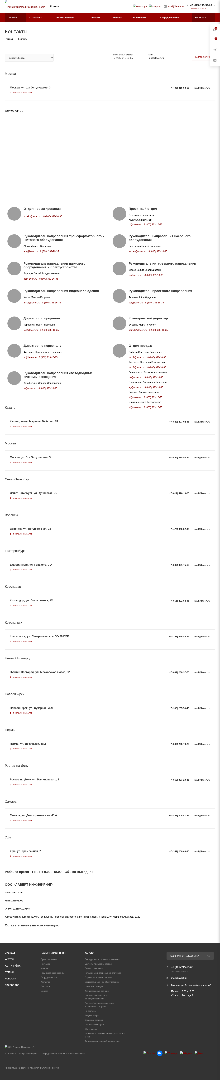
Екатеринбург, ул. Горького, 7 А (31, 564)
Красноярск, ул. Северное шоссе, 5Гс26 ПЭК (39, 636)
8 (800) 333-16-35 (52, 216)
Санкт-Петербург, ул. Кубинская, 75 (33, 493)
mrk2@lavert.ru (137, 357)
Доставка (45, 986)
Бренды (10, 953)
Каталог (90, 953)
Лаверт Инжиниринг (54, 953)
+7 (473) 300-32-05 (179, 529)
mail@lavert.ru (176, 6)
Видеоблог (12, 985)
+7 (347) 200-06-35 (179, 851)
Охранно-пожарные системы (98, 977)
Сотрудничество (49, 977)
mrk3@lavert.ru (137, 367)
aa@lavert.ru (135, 275)
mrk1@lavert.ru (32, 302)
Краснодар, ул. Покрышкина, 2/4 (31, 600)
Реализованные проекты (52, 973)
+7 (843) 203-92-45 (179, 421)
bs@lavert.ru (30, 278)
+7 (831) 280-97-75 (179, 672)
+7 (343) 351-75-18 (179, 565)
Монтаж (44, 968)
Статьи (9, 972)
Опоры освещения (94, 968)
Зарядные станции (94, 1020)
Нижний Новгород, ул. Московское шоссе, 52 (40, 672)
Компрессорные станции (97, 991)
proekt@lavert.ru (32, 216)
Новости (10, 979)
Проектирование (49, 959)
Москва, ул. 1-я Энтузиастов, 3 (30, 87)
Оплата (44, 991)
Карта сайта (13, 966)
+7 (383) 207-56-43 (179, 708)
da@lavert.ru (135, 377)
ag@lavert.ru (135, 387)
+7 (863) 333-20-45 (179, 779)
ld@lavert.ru (135, 397)
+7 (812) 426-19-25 (179, 493)
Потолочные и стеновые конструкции (103, 973)
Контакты (45, 982)
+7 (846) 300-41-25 (179, 815)
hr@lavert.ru (30, 357)
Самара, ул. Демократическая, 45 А (33, 815)
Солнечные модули (94, 1024)
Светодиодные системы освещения (102, 959)
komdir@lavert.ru (138, 330)
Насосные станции (94, 986)
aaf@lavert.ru (136, 302)
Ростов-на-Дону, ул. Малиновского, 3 (34, 779)
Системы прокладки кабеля (98, 964)
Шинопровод (91, 1029)
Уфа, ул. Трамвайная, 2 (25, 851)
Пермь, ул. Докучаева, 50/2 (28, 743)
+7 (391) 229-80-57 (179, 636)
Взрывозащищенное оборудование (102, 982)
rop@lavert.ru (31, 330)
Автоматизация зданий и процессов (102, 1041)
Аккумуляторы (92, 1015)
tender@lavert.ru (137, 251)
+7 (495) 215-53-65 (201, 5)
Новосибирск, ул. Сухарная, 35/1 (31, 708)
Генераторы (90, 1011)
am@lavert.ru (31, 251)
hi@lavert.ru (135, 224)
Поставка (45, 964)
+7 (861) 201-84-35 (179, 600)
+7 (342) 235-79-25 (179, 744)
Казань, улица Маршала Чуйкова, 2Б (34, 421)
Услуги (9, 959)
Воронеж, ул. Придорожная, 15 (30, 528)
